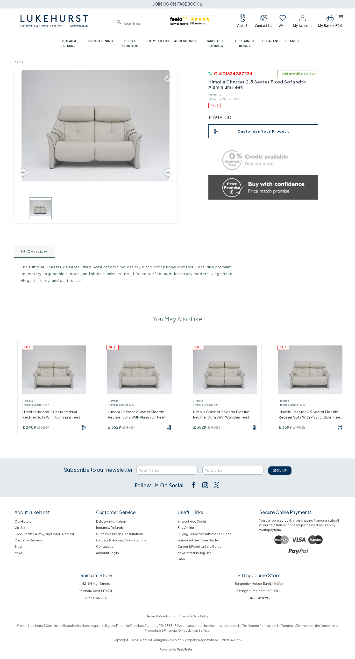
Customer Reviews (28, 540)
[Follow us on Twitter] (216, 485)
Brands (292, 41)
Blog (18, 546)
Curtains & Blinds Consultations (120, 534)
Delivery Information (111, 521)
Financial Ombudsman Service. (186, 630)
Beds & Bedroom (130, 43)
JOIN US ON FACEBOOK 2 (177, 4)
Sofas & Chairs (69, 43)
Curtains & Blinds (245, 43)
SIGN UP (280, 470)
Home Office (159, 41)
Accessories (186, 41)
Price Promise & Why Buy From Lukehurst (44, 534)
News (18, 553)
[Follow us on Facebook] (194, 485)
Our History (22, 521)
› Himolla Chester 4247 (224, 99)
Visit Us (19, 528)
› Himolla (214, 94)
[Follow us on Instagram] (205, 485)
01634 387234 (96, 598)
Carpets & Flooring (215, 43)
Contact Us (104, 546)
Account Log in (107, 553)
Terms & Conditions (161, 616)
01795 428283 (259, 598)
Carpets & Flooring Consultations (121, 540)
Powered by (177, 649)
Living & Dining (100, 41)
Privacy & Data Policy (193, 616)
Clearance (272, 41)
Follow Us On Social (159, 485)
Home (19, 61)
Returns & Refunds (110, 528)
